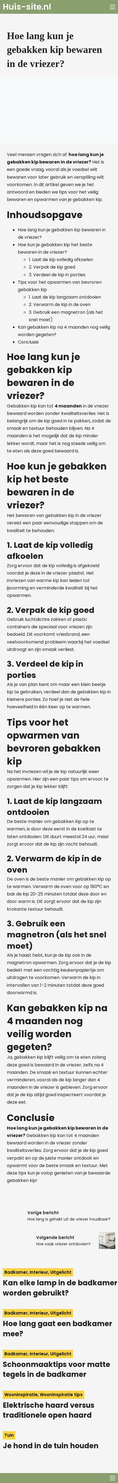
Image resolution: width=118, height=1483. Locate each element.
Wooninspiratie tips (61, 1395)
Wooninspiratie (21, 1395)
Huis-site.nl (27, 7)
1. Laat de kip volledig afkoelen (61, 259)
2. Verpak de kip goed (52, 267)
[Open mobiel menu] (112, 7)
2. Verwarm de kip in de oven (60, 304)
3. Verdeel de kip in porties (57, 275)
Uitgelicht (60, 1272)
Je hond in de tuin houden (51, 1446)
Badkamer (15, 1272)
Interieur (39, 1272)
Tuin (9, 1435)
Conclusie (28, 342)
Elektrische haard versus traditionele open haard (48, 1410)
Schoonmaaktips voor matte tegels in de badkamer (56, 1369)
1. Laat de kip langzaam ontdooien (65, 297)
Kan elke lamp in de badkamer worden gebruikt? (60, 1288)
